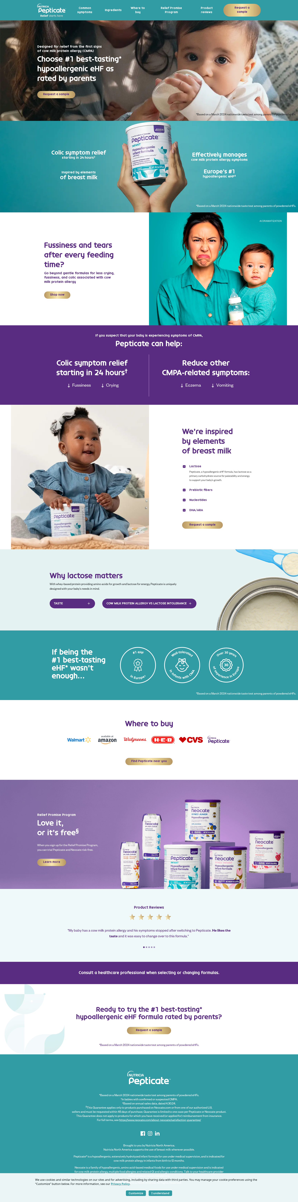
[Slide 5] (154, 947)
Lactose (195, 466)
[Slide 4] (151, 947)
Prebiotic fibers (200, 490)
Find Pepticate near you (149, 761)
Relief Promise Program (171, 10)
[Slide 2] (146, 947)
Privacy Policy (120, 1184)
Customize (136, 1193)
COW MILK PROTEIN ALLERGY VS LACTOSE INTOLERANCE (146, 603)
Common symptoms (84, 10)
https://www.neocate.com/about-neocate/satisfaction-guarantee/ (160, 1120)
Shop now (57, 294)
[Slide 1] (144, 947)
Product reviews (207, 10)
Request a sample (242, 9)
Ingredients (113, 10)
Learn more (51, 862)
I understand (160, 1193)
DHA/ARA (196, 510)
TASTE (58, 603)
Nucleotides (198, 500)
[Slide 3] (149, 947)
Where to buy (138, 10)
